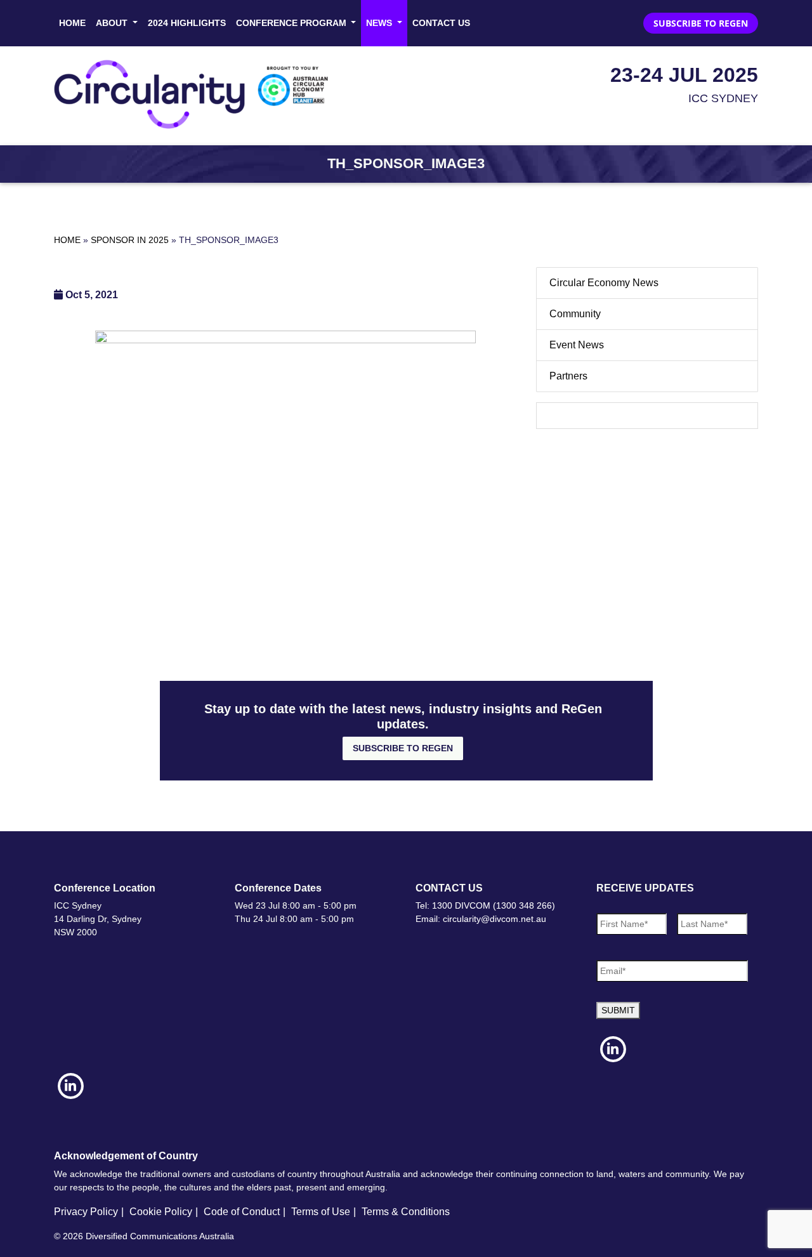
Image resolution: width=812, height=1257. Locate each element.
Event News (576, 344)
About (113, 23)
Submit (618, 1010)
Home (72, 23)
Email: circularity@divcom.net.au (481, 919)
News (380, 23)
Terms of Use (320, 1211)
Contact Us (441, 23)
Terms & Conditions (406, 1211)
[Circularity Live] (195, 94)
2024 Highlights (187, 23)
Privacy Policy (86, 1211)
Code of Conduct (242, 1211)
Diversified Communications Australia (160, 1236)
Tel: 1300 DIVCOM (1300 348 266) (485, 905)
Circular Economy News (603, 282)
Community (575, 313)
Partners (568, 376)
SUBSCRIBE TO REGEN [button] (700, 23)
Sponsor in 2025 (130, 240)
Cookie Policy (160, 1211)
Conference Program (292, 23)
